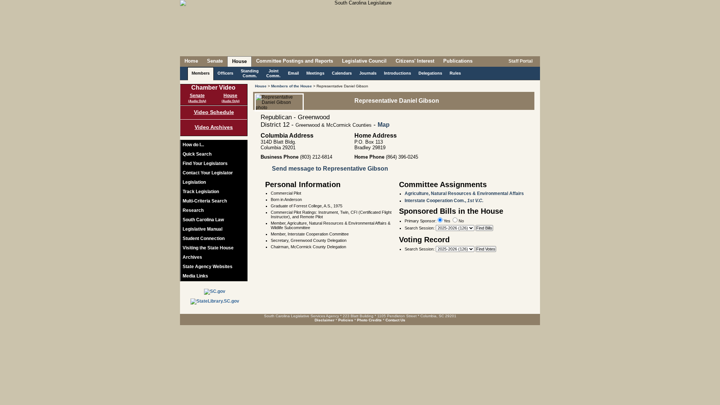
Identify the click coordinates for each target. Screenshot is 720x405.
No (461, 221)
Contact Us (395, 320)
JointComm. (273, 73)
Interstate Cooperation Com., (444, 200)
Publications (457, 61)
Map (384, 125)
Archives (192, 257)
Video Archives (214, 127)
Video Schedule (214, 112)
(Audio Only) (197, 101)
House (239, 61)
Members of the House (291, 86)
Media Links (195, 276)
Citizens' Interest (415, 61)
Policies (345, 320)
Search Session (419, 228)
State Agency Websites (207, 266)
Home (191, 61)
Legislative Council (364, 61)
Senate (215, 61)
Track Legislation (201, 191)
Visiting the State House (208, 247)
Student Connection (204, 238)
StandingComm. (250, 73)
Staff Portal (519, 61)
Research (193, 210)
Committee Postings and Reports (294, 61)
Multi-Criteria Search (205, 201)
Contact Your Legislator (208, 173)
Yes (446, 221)
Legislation (194, 182)
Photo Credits (369, 320)
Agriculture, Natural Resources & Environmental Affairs (464, 193)
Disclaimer (324, 320)
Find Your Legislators (205, 163)
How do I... (193, 144)
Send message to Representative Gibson (330, 168)
